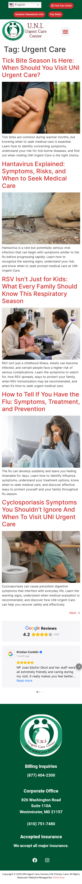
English (19, 4)
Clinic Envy (59, 877)
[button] (65, 32)
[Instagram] (47, 860)
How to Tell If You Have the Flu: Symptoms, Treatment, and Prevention (41, 402)
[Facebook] (35, 860)
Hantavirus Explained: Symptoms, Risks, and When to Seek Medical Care (34, 174)
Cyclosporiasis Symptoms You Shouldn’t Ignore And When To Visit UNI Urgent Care (39, 513)
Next (74, 613)
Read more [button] (24, 680)
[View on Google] (10, 654)
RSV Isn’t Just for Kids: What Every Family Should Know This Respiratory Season (39, 290)
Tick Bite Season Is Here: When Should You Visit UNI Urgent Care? (41, 68)
